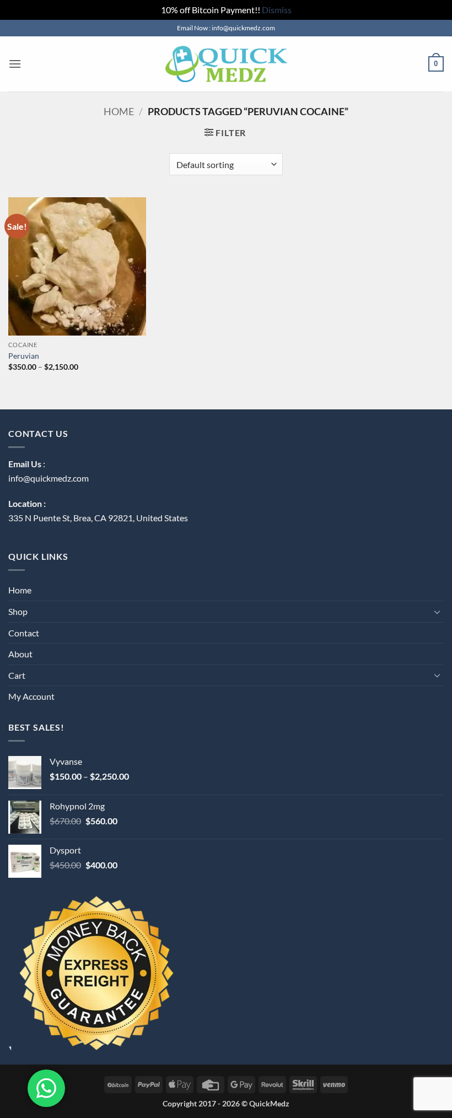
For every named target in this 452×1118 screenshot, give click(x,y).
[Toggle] (437, 611)
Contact (23, 633)
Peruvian (23, 355)
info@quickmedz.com (48, 478)
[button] (14, 63)
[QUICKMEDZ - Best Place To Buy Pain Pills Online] (226, 63)
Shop (18, 611)
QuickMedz (269, 1103)
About (20, 654)
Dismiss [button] (277, 9)
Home (119, 111)
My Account (31, 696)
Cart (16, 675)
